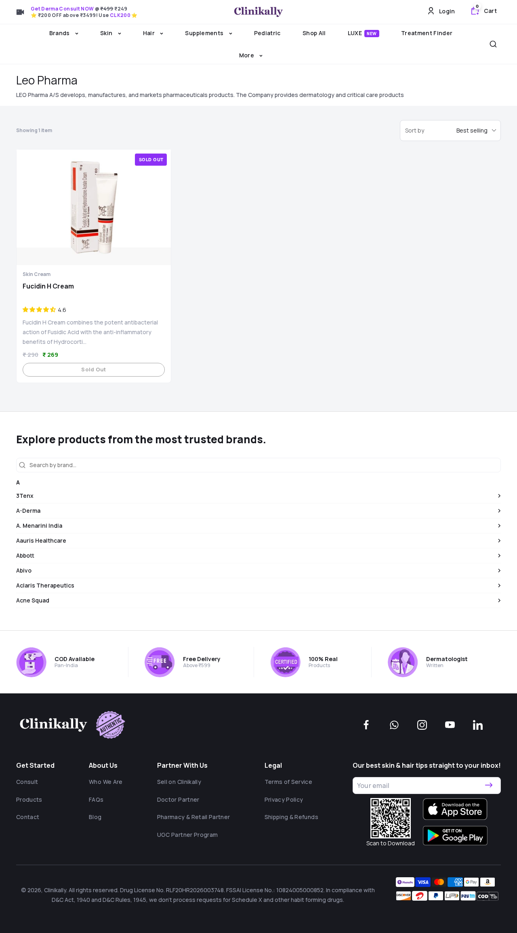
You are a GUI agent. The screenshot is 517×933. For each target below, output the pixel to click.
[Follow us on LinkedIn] (478, 725)
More (247, 55)
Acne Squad (32, 600)
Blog (95, 817)
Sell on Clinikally (179, 782)
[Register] (489, 785)
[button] (39, 309)
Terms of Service (289, 782)
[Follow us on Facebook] (366, 725)
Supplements (205, 33)
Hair (149, 33)
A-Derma (28, 510)
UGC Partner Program (187, 834)
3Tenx (25, 495)
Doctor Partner (178, 799)
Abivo (24, 570)
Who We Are (106, 782)
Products (29, 799)
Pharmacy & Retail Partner (193, 817)
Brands (60, 33)
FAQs (96, 799)
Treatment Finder (427, 33)
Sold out (93, 369)
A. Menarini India (39, 525)
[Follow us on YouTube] (450, 725)
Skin (107, 33)
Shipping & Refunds (291, 817)
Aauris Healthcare (41, 540)
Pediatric (267, 33)
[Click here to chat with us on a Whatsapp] (394, 725)
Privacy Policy (284, 799)
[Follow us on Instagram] (422, 725)
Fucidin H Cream (48, 286)
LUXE (362, 33)
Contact (27, 817)
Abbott (25, 555)
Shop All (314, 33)
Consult (27, 782)
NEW (372, 33)
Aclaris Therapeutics (45, 585)
